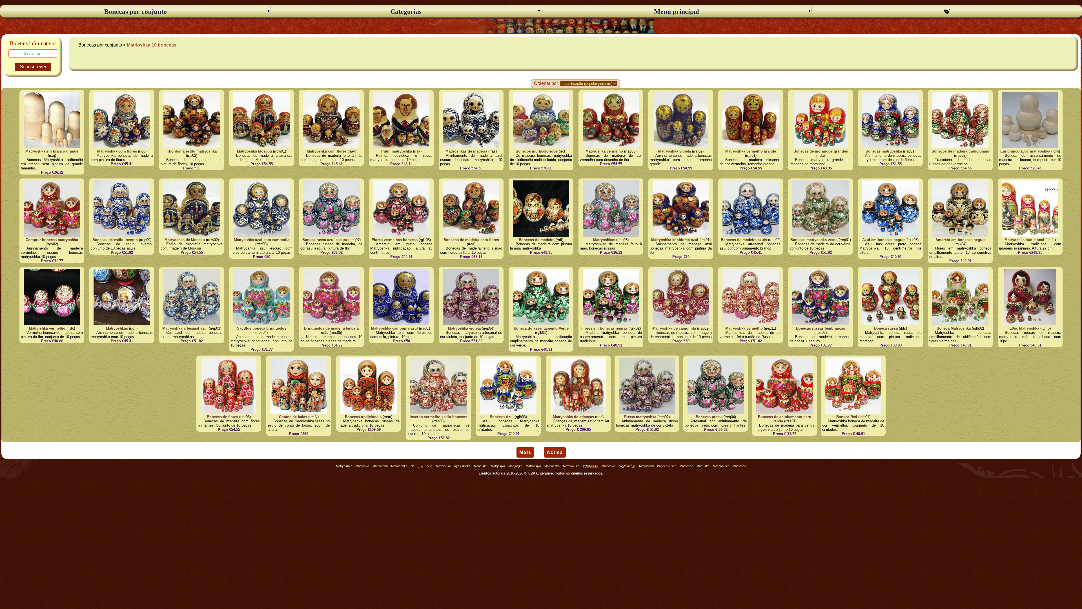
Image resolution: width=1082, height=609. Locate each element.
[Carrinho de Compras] (947, 12)
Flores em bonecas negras (604, 328)
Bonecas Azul (502, 417)
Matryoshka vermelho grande (750, 151)
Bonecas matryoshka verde (813, 240)
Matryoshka (344, 466)
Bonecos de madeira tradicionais (960, 151)
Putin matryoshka (396, 151)
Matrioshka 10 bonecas (151, 45)
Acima (555, 452)
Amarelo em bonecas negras (960, 240)
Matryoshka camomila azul (394, 328)
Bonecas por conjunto (135, 11)
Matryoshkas (604, 240)
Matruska (703, 466)
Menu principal (676, 11)
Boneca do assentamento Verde (541, 328)
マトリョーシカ (422, 466)
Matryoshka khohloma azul (674, 240)
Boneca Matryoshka (954, 328)
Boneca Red (846, 417)
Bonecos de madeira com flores (471, 240)
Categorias (406, 11)
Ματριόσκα (646, 466)
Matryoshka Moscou (254, 151)
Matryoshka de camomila (674, 328)
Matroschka (399, 466)
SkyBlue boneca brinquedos (261, 328)
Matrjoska (608, 466)
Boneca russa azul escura (324, 240)
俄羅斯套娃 (590, 466)
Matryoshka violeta (674, 151)
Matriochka (380, 466)
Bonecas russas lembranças (820, 328)
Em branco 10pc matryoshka (1025, 151)
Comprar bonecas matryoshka (52, 240)
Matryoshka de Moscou (185, 240)
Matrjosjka (498, 466)
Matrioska (362, 466)
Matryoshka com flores (117, 151)
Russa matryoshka (640, 417)
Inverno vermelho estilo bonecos (438, 417)
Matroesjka (533, 466)
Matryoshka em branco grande (51, 151)
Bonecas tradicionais (363, 417)
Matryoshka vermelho (604, 151)
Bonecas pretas (709, 417)
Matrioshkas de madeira (466, 151)
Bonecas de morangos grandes (820, 151)
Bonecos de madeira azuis (744, 240)
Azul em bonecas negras (883, 240)
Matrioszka (552, 466)
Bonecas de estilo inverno (115, 240)
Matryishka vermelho (47, 328)
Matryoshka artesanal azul (185, 328)
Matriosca (686, 466)
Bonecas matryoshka (884, 151)
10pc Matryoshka (1024, 328)
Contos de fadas (293, 417)
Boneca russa (886, 328)
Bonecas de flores (222, 417)
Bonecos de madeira (537, 240)
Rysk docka (462, 466)
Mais (525, 452)
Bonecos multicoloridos (537, 151)
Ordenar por (546, 83)
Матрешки (443, 466)
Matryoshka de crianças (573, 417)
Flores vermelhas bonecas (395, 240)
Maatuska (480, 466)
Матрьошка (571, 466)
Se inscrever (33, 66)
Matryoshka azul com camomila (261, 240)
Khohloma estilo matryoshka (192, 151)
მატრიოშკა (627, 466)
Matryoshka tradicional (1024, 240)
